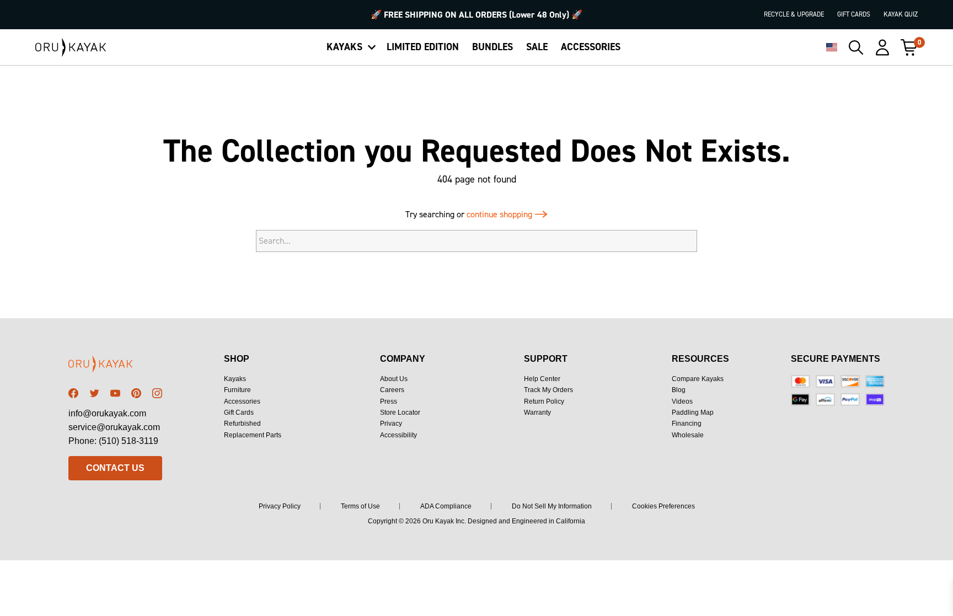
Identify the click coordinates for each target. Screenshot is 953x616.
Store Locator (400, 412)
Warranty (537, 412)
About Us (394, 379)
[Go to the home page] (115, 365)
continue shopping (500, 214)
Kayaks (235, 379)
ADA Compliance (446, 506)
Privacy (391, 423)
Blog (679, 390)
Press (388, 401)
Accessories (242, 401)
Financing (687, 423)
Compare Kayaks (698, 379)
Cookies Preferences (663, 506)
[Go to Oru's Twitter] (94, 393)
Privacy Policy (280, 506)
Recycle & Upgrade (794, 14)
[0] (909, 47)
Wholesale (688, 435)
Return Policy (544, 401)
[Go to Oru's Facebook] (73, 393)
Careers (392, 390)
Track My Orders (548, 390)
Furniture (237, 390)
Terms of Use (360, 506)
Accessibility (398, 435)
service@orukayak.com (114, 427)
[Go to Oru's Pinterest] (136, 393)
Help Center (542, 379)
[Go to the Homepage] (70, 47)
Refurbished (242, 423)
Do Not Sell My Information (552, 506)
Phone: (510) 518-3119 (113, 441)
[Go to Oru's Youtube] (115, 393)
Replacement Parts (252, 435)
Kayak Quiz (901, 14)
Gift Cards (853, 14)
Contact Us (115, 468)
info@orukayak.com (107, 413)
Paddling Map (693, 412)
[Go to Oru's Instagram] (157, 393)
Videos (682, 401)
